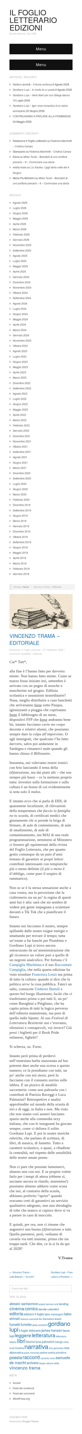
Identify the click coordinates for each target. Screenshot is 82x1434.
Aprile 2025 (19, 271)
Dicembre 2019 (21, 505)
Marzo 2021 (19, 468)
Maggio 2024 (20, 319)
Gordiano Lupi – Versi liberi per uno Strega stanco (41, 95)
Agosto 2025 (20, 255)
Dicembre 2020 (21, 473)
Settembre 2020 (22, 478)
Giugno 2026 (20, 213)
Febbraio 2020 (21, 499)
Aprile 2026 (19, 224)
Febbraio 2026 (21, 234)
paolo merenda (31, 1352)
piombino (61, 1352)
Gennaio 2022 (21, 430)
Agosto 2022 (20, 393)
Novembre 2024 (22, 287)
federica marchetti (29, 1319)
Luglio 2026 (19, 208)
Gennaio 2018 (21, 574)
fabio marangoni (54, 1314)
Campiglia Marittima (25, 965)
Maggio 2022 (20, 409)
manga (59, 1342)
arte (56, 1304)
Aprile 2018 (19, 558)
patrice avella (47, 1352)
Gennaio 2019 (21, 526)
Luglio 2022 (19, 398)
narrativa (36, 1346)
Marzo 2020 (19, 494)
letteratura (43, 1335)
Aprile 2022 (19, 414)
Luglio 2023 (19, 356)
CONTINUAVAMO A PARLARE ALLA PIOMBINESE (42, 116)
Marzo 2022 (19, 420)
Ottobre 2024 (20, 292)
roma (52, 1358)
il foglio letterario (30, 1330)
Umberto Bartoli (47, 989)
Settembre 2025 (22, 250)
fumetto (26, 1324)
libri (21, 1340)
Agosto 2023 (20, 351)
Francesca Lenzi (44, 974)
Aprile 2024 (19, 324)
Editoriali (37, 653)
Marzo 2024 (19, 330)
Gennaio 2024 (21, 335)
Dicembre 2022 (21, 383)
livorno (30, 1342)
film (40, 1319)
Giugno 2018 (20, 547)
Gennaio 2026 (21, 239)
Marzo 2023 (19, 377)
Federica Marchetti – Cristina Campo (50, 151)
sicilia (56, 1363)
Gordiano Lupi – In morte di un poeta (34, 89)
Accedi (17, 1383)
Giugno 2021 (20, 462)
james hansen (51, 1330)
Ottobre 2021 (20, 446)
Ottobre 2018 (20, 537)
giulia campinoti (40, 1324)
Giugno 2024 (20, 314)
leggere (23, 1335)
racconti (31, 1357)
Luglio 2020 (19, 484)
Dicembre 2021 (21, 436)
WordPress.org (21, 1398)
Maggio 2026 (20, 218)
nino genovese (56, 1348)
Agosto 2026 (20, 202)
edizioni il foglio (34, 1314)
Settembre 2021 (22, 452)
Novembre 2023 (22, 340)
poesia (15, 1357)
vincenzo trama (24, 1367)
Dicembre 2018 (21, 531)
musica (19, 1348)
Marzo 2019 (19, 521)
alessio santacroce (23, 1303)
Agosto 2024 (20, 303)
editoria (16, 1313)
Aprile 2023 (19, 372)
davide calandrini (48, 1309)
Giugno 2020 (20, 489)
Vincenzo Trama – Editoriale (34, 639)
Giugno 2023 (20, 361)
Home (26, 586)
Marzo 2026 (19, 229)
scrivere (32, 1362)
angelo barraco (46, 1304)
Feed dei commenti (24, 1393)
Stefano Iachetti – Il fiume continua (32, 84)
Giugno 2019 (20, 515)
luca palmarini (45, 1342)
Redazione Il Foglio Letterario (24, 649)
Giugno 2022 (20, 404)
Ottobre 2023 (20, 345)
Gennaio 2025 (21, 277)
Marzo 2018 (19, 563)
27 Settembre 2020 (53, 649)
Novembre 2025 (22, 245)
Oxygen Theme (30, 1421)
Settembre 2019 (22, 510)
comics (31, 1308)
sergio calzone (46, 1363)
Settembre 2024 (22, 298)
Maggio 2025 (20, 266)
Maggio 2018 (20, 552)
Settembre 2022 (22, 388)
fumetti (14, 1324)
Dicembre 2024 (21, 282)
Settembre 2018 (22, 542)
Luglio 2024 (19, 308)
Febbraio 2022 (21, 425)
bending (63, 1304)
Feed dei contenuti (23, 1388)
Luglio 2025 (19, 261)
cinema (16, 1308)
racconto (45, 1358)
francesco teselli (52, 1319)
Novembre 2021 (22, 441)
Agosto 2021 (20, 457)
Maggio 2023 (20, 367)
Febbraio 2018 (21, 568)
